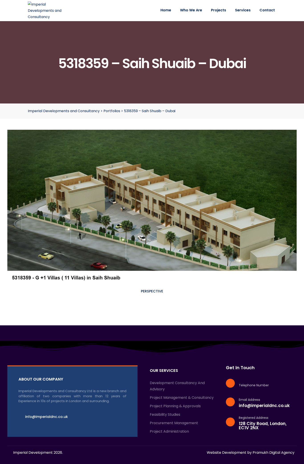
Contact (267, 10)
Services (243, 10)
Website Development (226, 452)
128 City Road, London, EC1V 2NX (263, 426)
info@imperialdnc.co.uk (264, 406)
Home (165, 10)
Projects (218, 10)
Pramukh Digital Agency (273, 452)
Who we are (191, 10)
